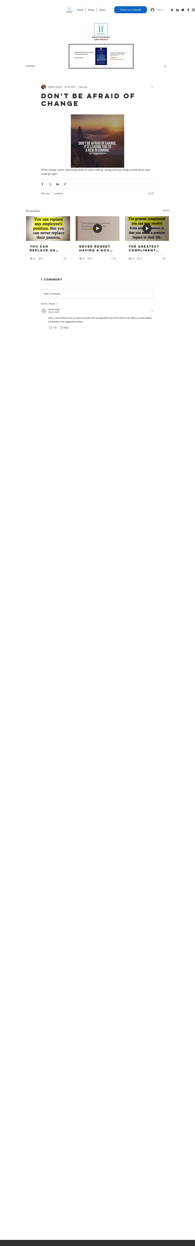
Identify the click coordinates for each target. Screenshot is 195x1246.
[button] (165, 66)
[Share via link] (65, 184)
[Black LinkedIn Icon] (177, 10)
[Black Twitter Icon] (183, 10)
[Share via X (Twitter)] (50, 184)
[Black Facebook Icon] (188, 10)
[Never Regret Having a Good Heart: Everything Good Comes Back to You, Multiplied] (98, 228)
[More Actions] (152, 311)
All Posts (30, 66)
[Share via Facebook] (42, 184)
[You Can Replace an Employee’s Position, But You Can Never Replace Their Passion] (48, 228)
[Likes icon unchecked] (50, 328)
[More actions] (152, 87)
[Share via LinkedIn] (57, 184)
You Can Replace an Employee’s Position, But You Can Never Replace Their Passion (47, 248)
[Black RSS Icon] (172, 10)
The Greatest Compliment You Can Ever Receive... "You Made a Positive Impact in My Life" (147, 248)
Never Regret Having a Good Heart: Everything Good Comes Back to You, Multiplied (96, 248)
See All (166, 210)
